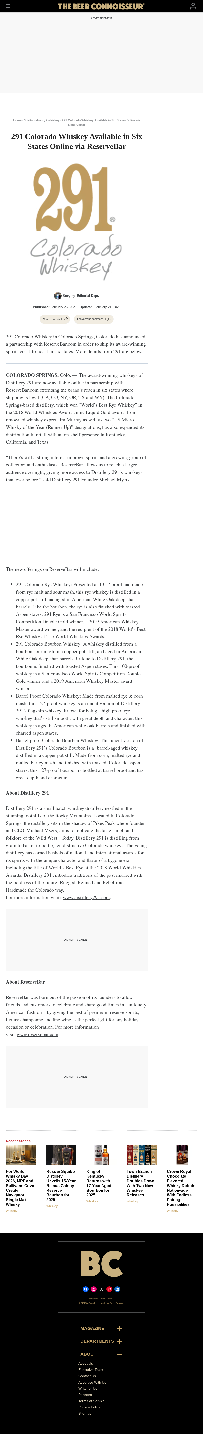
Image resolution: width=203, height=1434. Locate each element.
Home (17, 120)
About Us (85, 1363)
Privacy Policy (89, 1407)
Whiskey (54, 120)
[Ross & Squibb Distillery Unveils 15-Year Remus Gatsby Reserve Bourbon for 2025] (61, 1155)
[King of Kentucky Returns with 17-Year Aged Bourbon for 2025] (101, 1155)
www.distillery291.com (86, 897)
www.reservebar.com (37, 1034)
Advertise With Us (92, 1382)
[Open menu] (8, 6)
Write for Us (87, 1388)
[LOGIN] (193, 6)
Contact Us (87, 1376)
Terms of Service (91, 1401)
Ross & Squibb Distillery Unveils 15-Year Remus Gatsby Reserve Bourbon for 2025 (61, 1185)
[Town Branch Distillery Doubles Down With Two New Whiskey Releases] (142, 1155)
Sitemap (84, 1413)
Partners (85, 1395)
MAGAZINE (92, 1328)
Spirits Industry (34, 120)
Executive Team (90, 1370)
